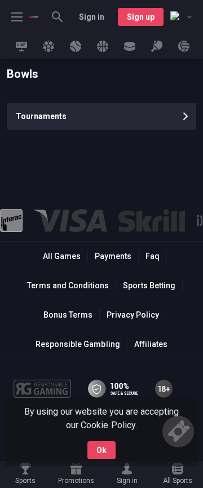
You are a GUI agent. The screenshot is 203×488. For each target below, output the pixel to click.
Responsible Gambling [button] (78, 344)
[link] (33, 17)
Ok (101, 450)
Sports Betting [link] (149, 285)
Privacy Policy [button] (133, 314)
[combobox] (181, 17)
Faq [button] (152, 256)
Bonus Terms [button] (67, 314)
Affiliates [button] (150, 344)
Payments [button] (113, 256)
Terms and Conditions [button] (68, 285)
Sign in (91, 16)
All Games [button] (62, 256)
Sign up (141, 16)
